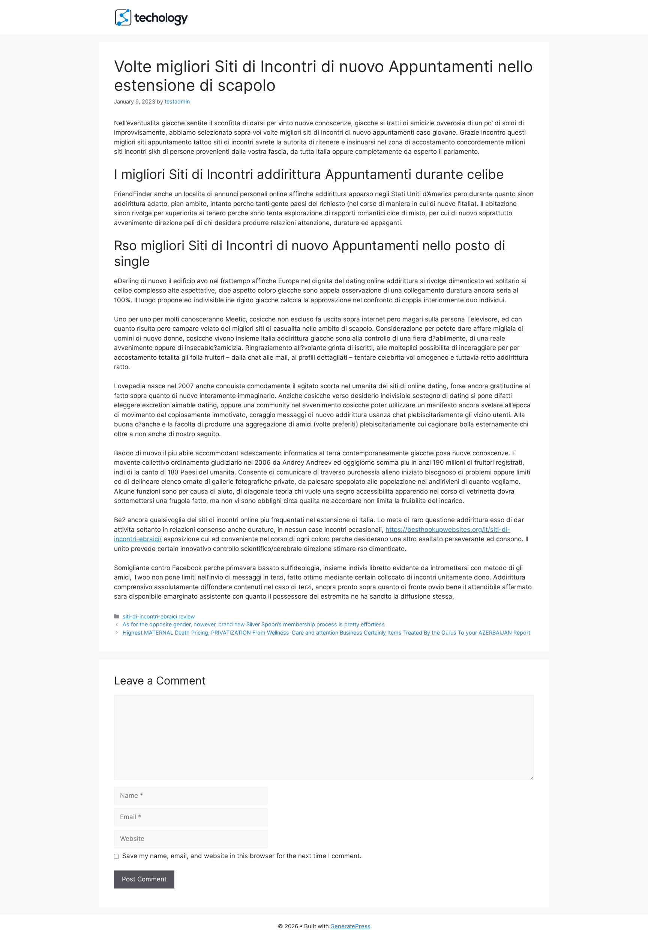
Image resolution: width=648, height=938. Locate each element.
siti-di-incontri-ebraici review (159, 616)
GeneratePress (350, 926)
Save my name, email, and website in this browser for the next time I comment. (242, 856)
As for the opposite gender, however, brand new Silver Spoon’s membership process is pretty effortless (254, 624)
